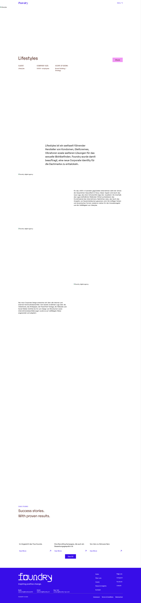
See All (70, 556)
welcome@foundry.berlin (25, 592)
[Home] (23, 3)
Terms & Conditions (107, 597)
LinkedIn (119, 585)
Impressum (96, 597)
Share (117, 60)
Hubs (97, 574)
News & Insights (100, 586)
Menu (119, 3)
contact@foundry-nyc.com (62, 592)
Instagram (120, 578)
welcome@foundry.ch (43, 592)
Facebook (119, 582)
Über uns (98, 578)
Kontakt (98, 590)
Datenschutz (119, 597)
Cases (97, 582)
